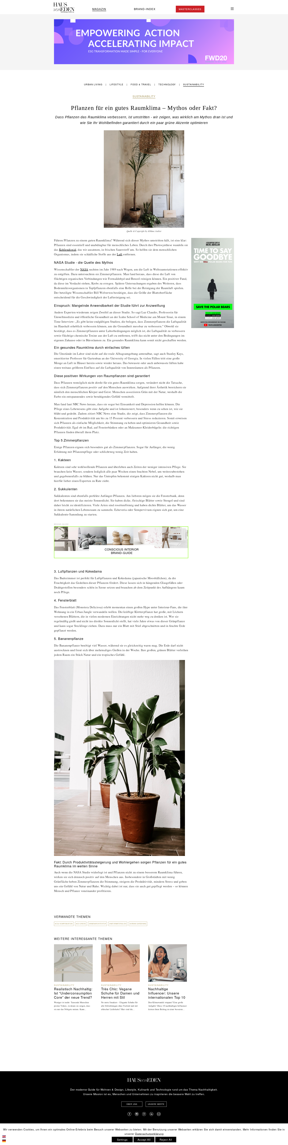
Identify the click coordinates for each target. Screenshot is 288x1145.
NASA (84, 269)
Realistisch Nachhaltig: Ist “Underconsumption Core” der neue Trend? (73, 993)
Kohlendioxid (67, 250)
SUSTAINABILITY (144, 96)
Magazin (99, 9)
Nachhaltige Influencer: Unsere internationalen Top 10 (166, 993)
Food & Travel (141, 84)
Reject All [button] (166, 1139)
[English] (6, 1136)
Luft (119, 254)
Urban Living (93, 84)
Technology (167, 84)
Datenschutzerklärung (149, 1134)
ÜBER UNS (131, 1104)
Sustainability (193, 84)
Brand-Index (145, 9)
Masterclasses (190, 9)
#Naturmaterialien (117, 924)
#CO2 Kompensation (64, 924)
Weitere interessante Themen (83, 938)
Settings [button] (122, 1139)
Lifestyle (116, 84)
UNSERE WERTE (156, 1104)
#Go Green (81, 924)
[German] (6, 1140)
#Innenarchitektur (97, 924)
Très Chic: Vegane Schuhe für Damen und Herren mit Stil (120, 993)
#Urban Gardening (138, 924)
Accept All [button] (144, 1139)
